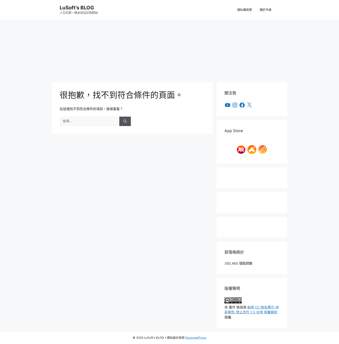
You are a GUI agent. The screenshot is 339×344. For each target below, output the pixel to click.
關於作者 (266, 10)
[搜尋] (125, 121)
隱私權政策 (244, 10)
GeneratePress (195, 337)
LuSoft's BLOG (77, 8)
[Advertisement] (169, 49)
